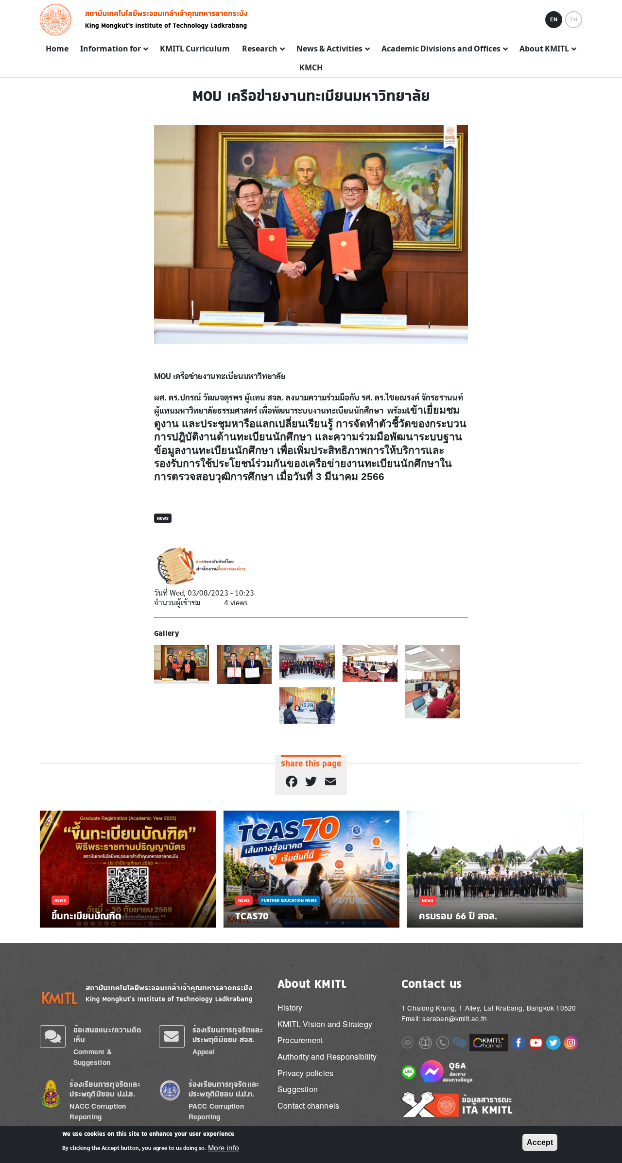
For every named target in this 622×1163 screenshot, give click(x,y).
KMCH (311, 68)
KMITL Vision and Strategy (324, 1024)
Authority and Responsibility (327, 1056)
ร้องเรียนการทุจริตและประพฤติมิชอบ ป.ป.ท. (224, 1089)
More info (223, 1147)
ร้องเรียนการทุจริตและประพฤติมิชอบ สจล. (227, 1034)
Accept (540, 1142)
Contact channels (308, 1105)
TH (573, 19)
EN (553, 19)
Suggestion (297, 1089)
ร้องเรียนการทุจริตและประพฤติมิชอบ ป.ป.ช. (104, 1089)
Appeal (203, 1051)
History (289, 1007)
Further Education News (289, 900)
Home (57, 49)
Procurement (300, 1040)
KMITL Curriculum (195, 49)
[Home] (58, 19)
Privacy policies (305, 1073)
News (163, 518)
